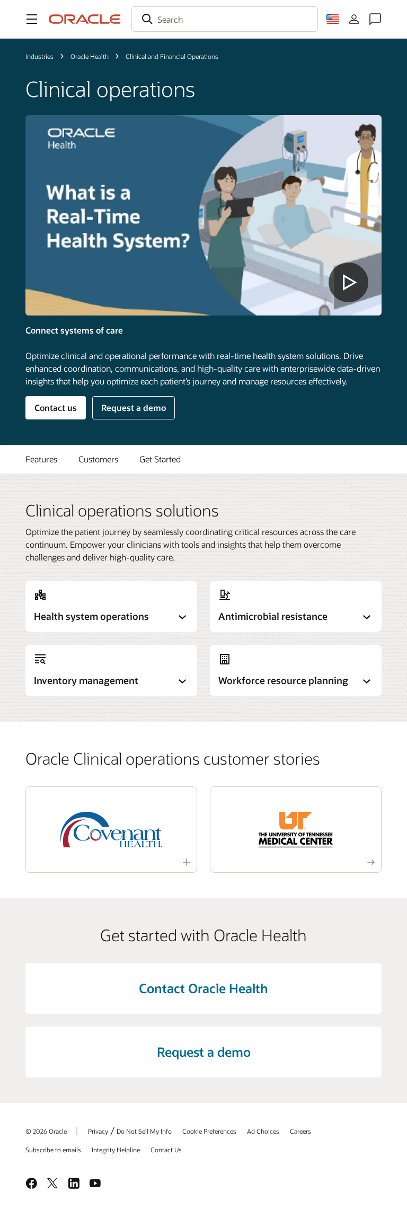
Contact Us (166, 1149)
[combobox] (224, 19)
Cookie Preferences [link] (209, 1131)
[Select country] (332, 19)
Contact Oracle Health (203, 988)
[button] (31, 19)
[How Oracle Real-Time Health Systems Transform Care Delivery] (203, 215)
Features (41, 459)
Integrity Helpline (116, 1149)
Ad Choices (263, 1131)
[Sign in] (354, 19)
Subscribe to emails (53, 1149)
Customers (98, 459)
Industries (39, 56)
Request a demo (133, 407)
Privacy (98, 1131)
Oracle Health (89, 56)
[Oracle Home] (85, 19)
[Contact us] (375, 19)
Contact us (55, 407)
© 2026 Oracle (46, 1131)
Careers (300, 1131)
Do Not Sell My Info (144, 1131)
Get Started (160, 459)
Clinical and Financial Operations (172, 56)
